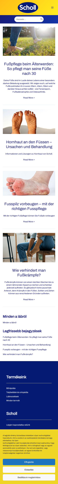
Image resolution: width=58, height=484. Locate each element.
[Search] (42, 19)
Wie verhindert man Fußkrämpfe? (18, 354)
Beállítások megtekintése (29, 477)
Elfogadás (29, 462)
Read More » (29, 97)
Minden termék (13, 400)
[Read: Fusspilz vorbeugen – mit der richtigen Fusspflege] (29, 183)
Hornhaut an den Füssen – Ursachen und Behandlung (27, 345)
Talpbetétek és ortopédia (17, 392)
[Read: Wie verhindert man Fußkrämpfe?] (29, 247)
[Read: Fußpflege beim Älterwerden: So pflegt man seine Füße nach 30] (29, 41)
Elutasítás (29, 470)
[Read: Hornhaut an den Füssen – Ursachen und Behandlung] (29, 121)
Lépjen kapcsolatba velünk (18, 425)
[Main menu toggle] (52, 7)
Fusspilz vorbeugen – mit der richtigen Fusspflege (25, 349)
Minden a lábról (15, 316)
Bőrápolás (10, 388)
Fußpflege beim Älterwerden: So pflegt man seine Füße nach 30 (29, 69)
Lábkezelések (12, 396)
